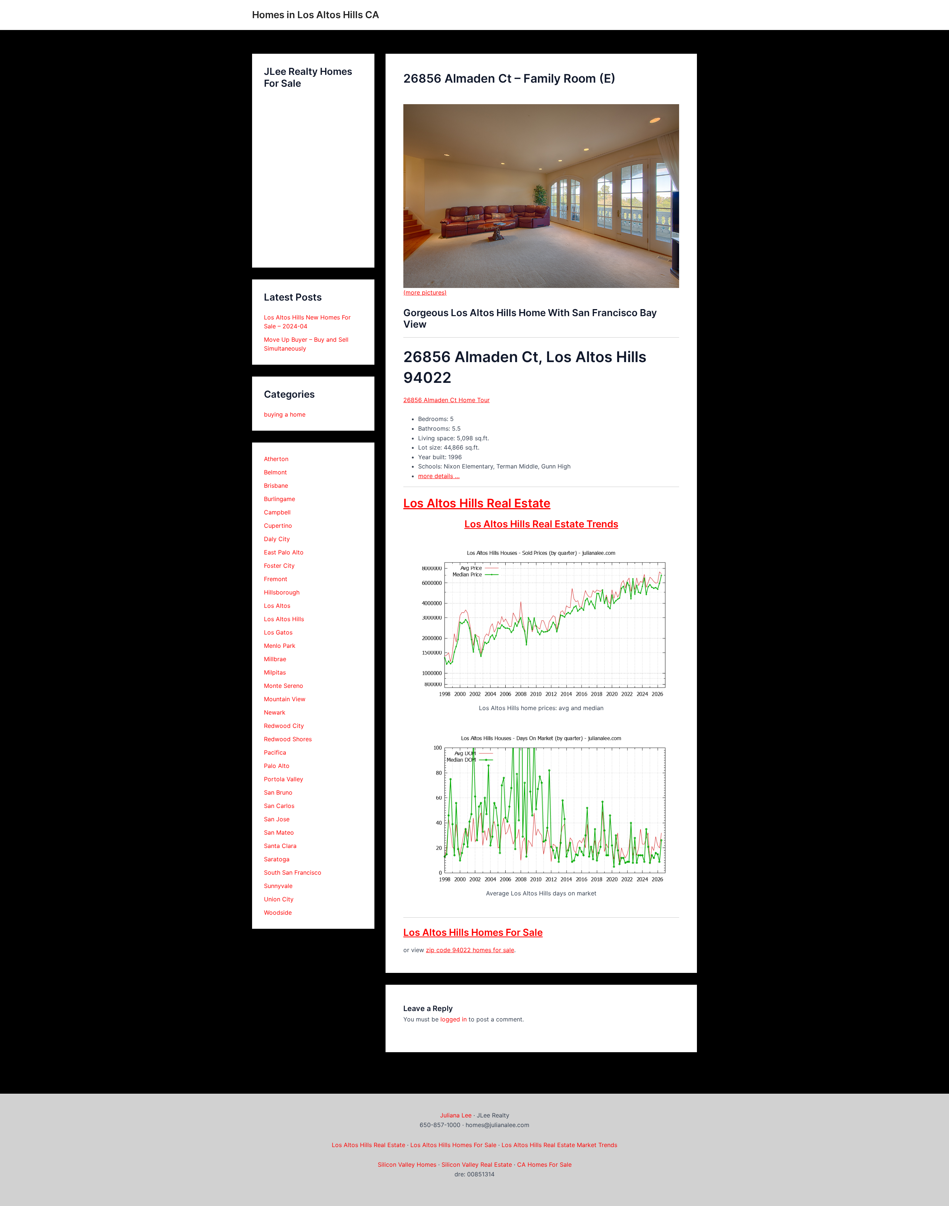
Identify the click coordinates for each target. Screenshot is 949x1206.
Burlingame (279, 499)
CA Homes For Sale (544, 1164)
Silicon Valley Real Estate (477, 1164)
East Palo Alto (284, 552)
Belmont (275, 472)
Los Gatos (278, 632)
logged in (453, 1019)
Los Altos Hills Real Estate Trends (541, 524)
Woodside (278, 912)
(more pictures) (425, 292)
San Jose (277, 819)
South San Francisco (292, 872)
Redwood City (284, 725)
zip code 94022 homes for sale (470, 950)
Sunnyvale (278, 885)
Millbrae (275, 659)
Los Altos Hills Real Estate (476, 503)
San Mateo (279, 832)
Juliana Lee (456, 1115)
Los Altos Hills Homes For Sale (473, 932)
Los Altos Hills (284, 619)
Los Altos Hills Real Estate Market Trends (559, 1145)
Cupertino (278, 525)
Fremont (275, 579)
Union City (279, 899)
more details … (439, 476)
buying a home (284, 414)
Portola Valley (283, 779)
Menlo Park (279, 645)
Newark (274, 712)
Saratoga (277, 859)
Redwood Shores (288, 739)
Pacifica (275, 752)
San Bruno (278, 792)
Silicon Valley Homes (407, 1164)
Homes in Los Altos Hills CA (315, 14)
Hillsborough (282, 592)
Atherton (276, 459)
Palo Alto (277, 765)
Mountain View (284, 699)
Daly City (277, 539)
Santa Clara (280, 845)
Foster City (279, 565)
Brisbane (276, 485)
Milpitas (275, 672)
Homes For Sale (474, 1145)
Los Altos (277, 605)
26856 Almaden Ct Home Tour (446, 400)
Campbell (277, 512)
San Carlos (279, 805)
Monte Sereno (283, 685)
